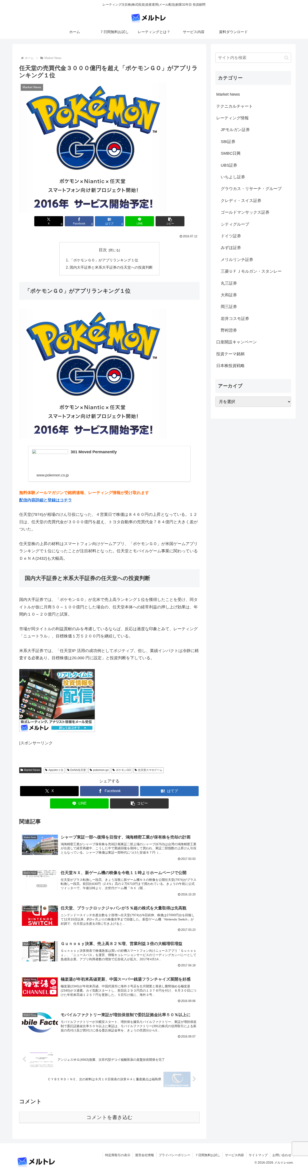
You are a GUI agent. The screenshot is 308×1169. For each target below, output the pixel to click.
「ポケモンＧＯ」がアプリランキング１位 (104, 260)
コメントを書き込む (109, 1117)
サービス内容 (234, 1155)
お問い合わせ (281, 1155)
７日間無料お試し (207, 1155)
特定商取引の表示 (117, 1155)
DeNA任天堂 (78, 770)
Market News (32, 770)
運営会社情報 (144, 1155)
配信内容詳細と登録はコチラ (45, 500)
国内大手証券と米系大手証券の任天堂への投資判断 (111, 267)
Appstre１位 (55, 770)
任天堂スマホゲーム (150, 770)
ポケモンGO (123, 770)
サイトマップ (258, 1155)
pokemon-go (101, 770)
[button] (170, 221)
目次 (103, 250)
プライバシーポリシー (174, 1155)
